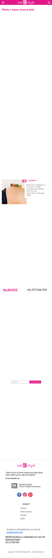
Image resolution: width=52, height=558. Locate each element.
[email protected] (14, 532)
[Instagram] (25, 495)
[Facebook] (19, 495)
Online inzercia (26, 512)
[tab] (14, 290)
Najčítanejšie (37, 290)
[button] (49, 2)
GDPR (22, 519)
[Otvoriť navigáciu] (3, 2)
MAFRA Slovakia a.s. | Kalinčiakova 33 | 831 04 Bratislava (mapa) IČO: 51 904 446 (25, 539)
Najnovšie (10, 290)
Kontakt (23, 515)
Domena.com (40, 552)
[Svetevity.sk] (25, 2)
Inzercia (23, 508)
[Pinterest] (30, 495)
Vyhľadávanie (35, 382)
